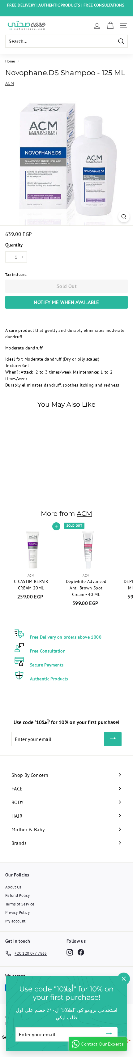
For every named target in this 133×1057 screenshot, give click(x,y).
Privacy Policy (17, 912)
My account (15, 921)
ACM (9, 83)
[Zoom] (124, 216)
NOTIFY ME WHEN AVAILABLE (66, 302)
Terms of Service (20, 904)
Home (10, 61)
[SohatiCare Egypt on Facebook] (81, 952)
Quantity (14, 245)
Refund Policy (17, 895)
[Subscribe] (113, 739)
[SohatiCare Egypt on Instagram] (69, 952)
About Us (13, 887)
